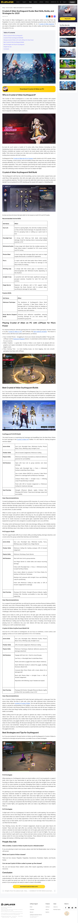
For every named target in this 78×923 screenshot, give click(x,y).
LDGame (41, 2)
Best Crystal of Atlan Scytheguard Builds (14, 42)
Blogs (30, 2)
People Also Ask (8, 46)
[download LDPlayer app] (60, 2)
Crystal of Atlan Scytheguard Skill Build (13, 37)
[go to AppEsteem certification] (66, 913)
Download (72, 2)
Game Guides (9, 7)
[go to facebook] (65, 907)
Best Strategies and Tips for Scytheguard (14, 44)
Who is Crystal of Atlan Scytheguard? (13, 35)
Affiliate (47, 2)
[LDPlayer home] (7, 2)
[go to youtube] (69, 907)
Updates (35, 2)
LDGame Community (55, 2)
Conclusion (6, 49)
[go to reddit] (72, 907)
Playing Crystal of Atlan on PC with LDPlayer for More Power (19, 40)
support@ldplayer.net (16, 914)
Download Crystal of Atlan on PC (29, 886)
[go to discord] (75, 907)
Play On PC (68, 18)
